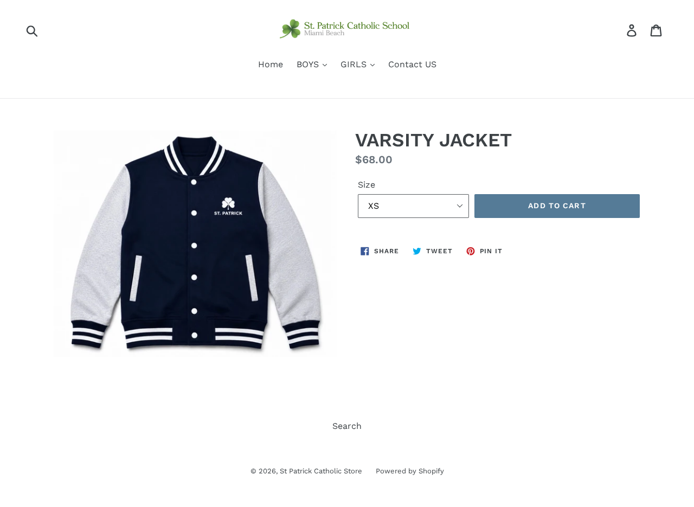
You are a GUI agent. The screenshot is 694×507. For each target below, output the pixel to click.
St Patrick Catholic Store (321, 471)
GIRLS (354, 64)
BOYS (309, 64)
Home (270, 64)
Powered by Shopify (410, 471)
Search (347, 426)
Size (366, 184)
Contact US (412, 64)
